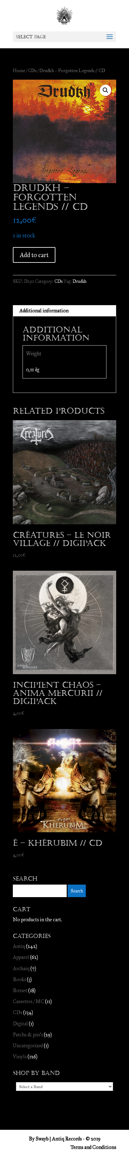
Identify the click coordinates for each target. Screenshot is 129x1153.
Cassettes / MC (28, 1001)
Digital (20, 1024)
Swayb (42, 1139)
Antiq (19, 946)
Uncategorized (28, 1046)
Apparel (21, 957)
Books (19, 979)
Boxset (20, 990)
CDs (32, 70)
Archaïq (21, 968)
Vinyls (20, 1057)
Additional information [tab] (44, 311)
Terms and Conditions (93, 1147)
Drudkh (79, 281)
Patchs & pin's (28, 1035)
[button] (105, 90)
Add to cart (34, 255)
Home (19, 70)
